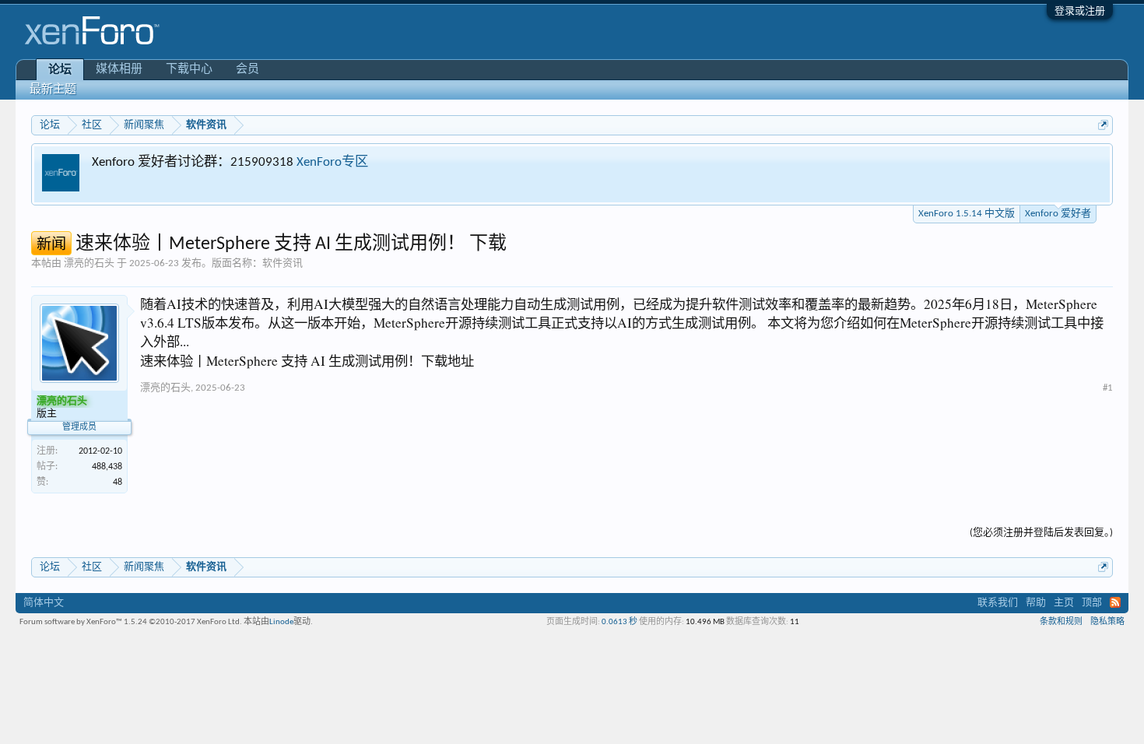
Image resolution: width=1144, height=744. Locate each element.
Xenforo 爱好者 (1058, 214)
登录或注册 (1080, 11)
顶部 (1092, 603)
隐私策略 (1107, 622)
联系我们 (997, 603)
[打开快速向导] (1103, 125)
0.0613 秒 (619, 622)
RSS (1115, 602)
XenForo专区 (332, 162)
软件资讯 (282, 263)
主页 (1064, 603)
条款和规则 (1061, 622)
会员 (247, 69)
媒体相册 (119, 69)
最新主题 (53, 90)
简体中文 (43, 603)
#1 (1108, 388)
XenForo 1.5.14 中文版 (966, 214)
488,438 (107, 467)
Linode (281, 622)
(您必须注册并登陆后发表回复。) (1041, 533)
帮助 (1036, 603)
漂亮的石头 (89, 263)
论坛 (60, 70)
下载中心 (189, 69)
